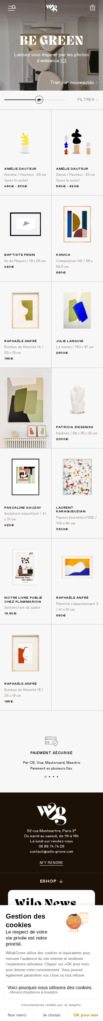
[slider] (39, 100)
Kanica (63, 254)
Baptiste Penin (19, 254)
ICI (63, 60)
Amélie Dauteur (20, 168)
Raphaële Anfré (20, 341)
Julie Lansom (70, 341)
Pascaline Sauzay (22, 507)
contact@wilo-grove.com (51, 852)
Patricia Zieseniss (75, 427)
